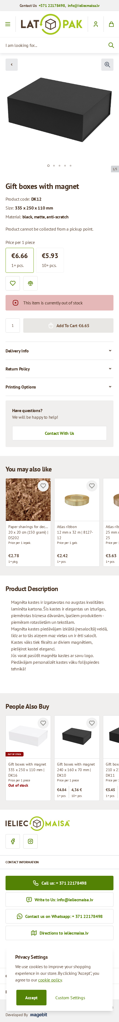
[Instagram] (30, 841)
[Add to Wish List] (13, 283)
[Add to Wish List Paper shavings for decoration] (43, 486)
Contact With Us (59, 433)
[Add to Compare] (30, 283)
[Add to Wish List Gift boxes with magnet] (43, 723)
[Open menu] (8, 24)
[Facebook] (13, 841)
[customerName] (96, 24)
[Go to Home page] (51, 24)
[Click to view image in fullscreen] (107, 65)
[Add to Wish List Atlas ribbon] (92, 486)
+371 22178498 (52, 5)
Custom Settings (70, 997)
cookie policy (50, 980)
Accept (31, 997)
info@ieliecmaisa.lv (84, 5)
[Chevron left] (12, 65)
